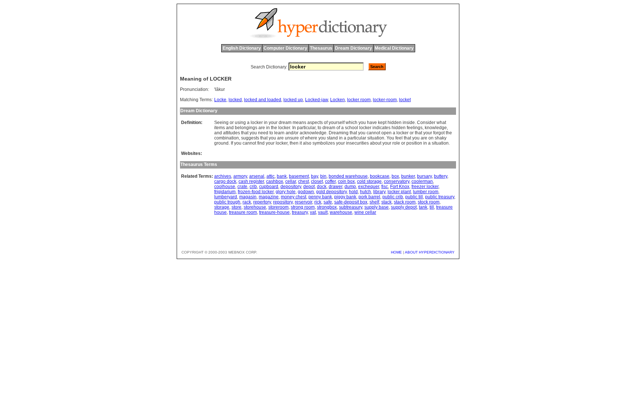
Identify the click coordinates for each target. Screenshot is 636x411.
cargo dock (225, 181)
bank (282, 176)
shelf (374, 202)
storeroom (278, 207)
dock (321, 186)
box (395, 176)
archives (222, 176)
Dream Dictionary (353, 48)
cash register (251, 181)
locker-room (385, 99)
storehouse (255, 207)
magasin (248, 196)
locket (405, 99)
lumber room (425, 191)
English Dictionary (242, 48)
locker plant (399, 191)
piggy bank (345, 196)
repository (283, 202)
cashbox (274, 181)
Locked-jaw (316, 99)
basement (299, 176)
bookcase (379, 176)
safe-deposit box (350, 202)
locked (235, 99)
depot (309, 186)
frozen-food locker (255, 191)
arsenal (256, 176)
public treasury (439, 196)
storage (221, 207)
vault (323, 212)
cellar (290, 181)
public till (414, 196)
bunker (408, 176)
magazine (269, 196)
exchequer (368, 186)
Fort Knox (399, 186)
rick (317, 202)
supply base (376, 207)
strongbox (327, 207)
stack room (405, 202)
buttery (440, 176)
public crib (392, 196)
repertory (262, 202)
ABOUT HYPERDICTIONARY (430, 252)
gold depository (331, 191)
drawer (335, 186)
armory (240, 176)
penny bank (320, 196)
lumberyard (225, 196)
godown (306, 191)
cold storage (369, 181)
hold (353, 191)
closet (317, 181)
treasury (300, 212)
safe (328, 202)
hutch (365, 191)
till (432, 207)
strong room (303, 207)
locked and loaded (262, 99)
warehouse (341, 212)
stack (386, 202)
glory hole (286, 191)
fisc (384, 186)
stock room (428, 202)
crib (253, 186)
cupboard (268, 186)
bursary (424, 176)
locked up (293, 99)
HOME (396, 252)
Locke (220, 99)
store (236, 207)
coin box (346, 181)
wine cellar (365, 212)
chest (303, 181)
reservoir (303, 202)
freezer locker (424, 186)
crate (242, 186)
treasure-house (274, 212)
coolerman (422, 181)
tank (423, 207)
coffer (330, 181)
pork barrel (369, 196)
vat (313, 212)
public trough (227, 202)
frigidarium (225, 191)
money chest (293, 196)
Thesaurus (321, 48)
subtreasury (350, 207)
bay (314, 176)
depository (290, 186)
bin (323, 176)
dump (350, 186)
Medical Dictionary (394, 48)
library (379, 191)
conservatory (396, 181)
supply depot (404, 207)
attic (270, 176)
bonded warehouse (348, 176)
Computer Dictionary (285, 48)
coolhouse (224, 186)
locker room (359, 99)
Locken (337, 99)
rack (247, 202)
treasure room (243, 212)
